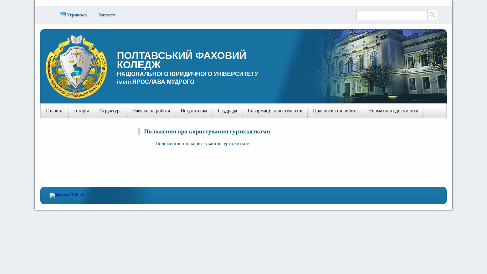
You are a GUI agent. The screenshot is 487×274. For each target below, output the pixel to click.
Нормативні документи (393, 110)
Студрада (227, 110)
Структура (110, 110)
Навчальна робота (151, 110)
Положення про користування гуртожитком (202, 143)
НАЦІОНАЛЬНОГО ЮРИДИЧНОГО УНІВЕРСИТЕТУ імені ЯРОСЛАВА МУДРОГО (187, 67)
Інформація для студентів (275, 110)
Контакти (106, 14)
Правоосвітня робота (335, 110)
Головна (54, 110)
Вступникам (194, 110)
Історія (81, 110)
